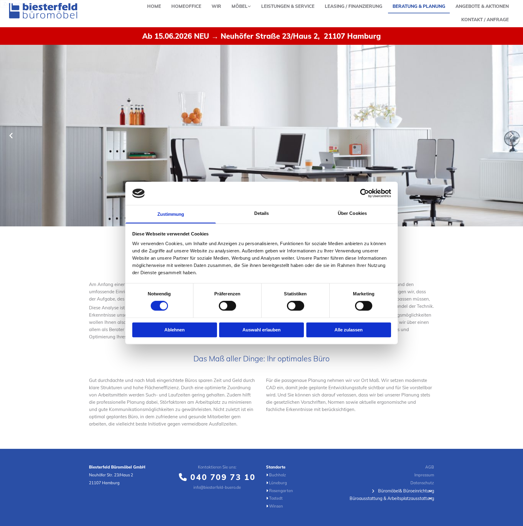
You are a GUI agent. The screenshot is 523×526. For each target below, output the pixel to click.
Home (154, 6)
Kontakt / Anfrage (485, 19)
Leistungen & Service (287, 6)
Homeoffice (186, 6)
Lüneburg (278, 482)
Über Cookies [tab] (352, 213)
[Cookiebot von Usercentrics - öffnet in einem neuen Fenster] (364, 193)
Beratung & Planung (419, 6)
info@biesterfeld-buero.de (217, 487)
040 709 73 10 (222, 477)
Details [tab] (261, 213)
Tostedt (276, 498)
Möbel (240, 6)
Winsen (276, 506)
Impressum (424, 474)
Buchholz (277, 474)
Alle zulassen (348, 329)
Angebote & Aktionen (482, 6)
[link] (241, 6)
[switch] (227, 306)
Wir (216, 6)
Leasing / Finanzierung (353, 6)
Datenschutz (422, 482)
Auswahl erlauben (261, 329)
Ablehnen (174, 329)
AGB (429, 467)
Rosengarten (281, 490)
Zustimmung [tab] (170, 214)
